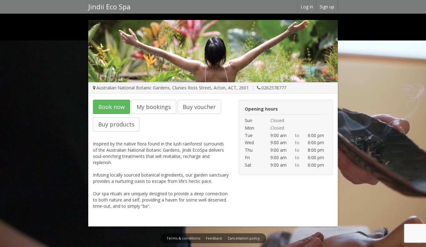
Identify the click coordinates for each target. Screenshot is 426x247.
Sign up (327, 7)
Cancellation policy (244, 238)
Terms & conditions (183, 238)
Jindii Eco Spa (109, 6)
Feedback (214, 238)
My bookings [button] (154, 107)
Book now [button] (111, 107)
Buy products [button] (116, 124)
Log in (307, 7)
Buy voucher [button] (199, 107)
